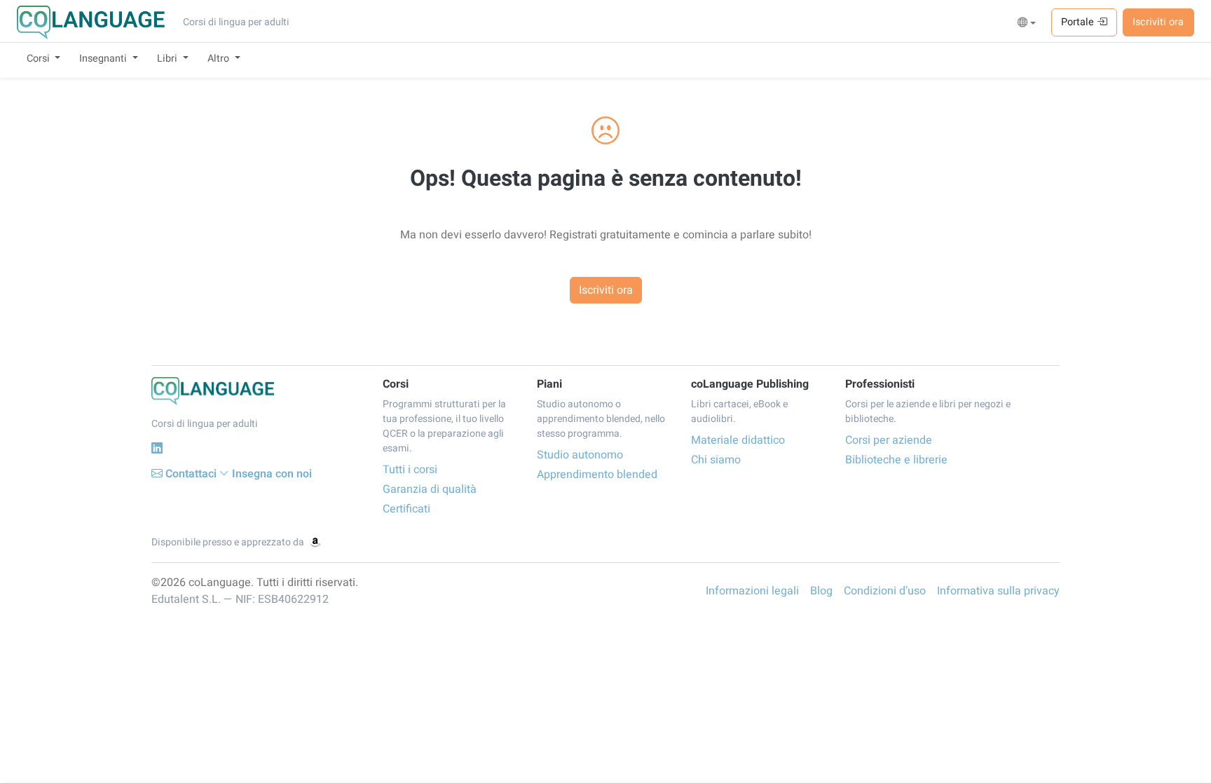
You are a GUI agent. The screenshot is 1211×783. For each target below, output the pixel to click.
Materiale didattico (738, 440)
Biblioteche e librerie (896, 459)
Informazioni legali (752, 591)
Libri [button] (168, 58)
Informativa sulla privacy (998, 591)
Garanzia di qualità (430, 489)
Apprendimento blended (597, 474)
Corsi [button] (40, 58)
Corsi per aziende (888, 440)
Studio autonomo (580, 455)
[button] (1027, 23)
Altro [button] (219, 58)
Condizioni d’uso (885, 591)
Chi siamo (716, 459)
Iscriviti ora (1158, 22)
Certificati (406, 509)
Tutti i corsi (410, 469)
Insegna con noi (272, 473)
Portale (1079, 22)
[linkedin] (157, 448)
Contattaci (191, 473)
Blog (821, 591)
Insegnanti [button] (104, 58)
